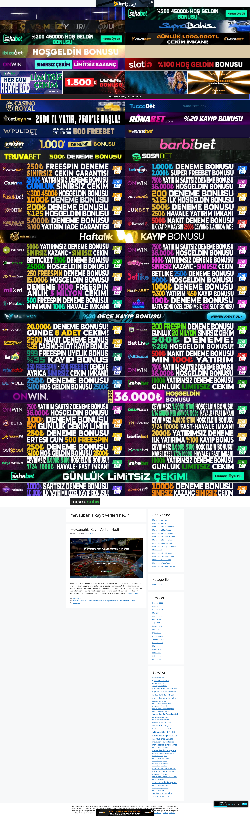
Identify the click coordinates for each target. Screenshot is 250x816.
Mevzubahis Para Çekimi (162, 543)
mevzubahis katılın (169, 753)
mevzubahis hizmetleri (160, 747)
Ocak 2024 (156, 659)
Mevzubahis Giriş (159, 523)
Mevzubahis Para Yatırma (127, 601)
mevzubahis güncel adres (163, 742)
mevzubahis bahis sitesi (164, 698)
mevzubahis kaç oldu (159, 756)
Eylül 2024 (156, 633)
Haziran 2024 (157, 643)
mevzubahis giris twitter (162, 728)
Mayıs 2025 (156, 613)
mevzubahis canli (159, 706)
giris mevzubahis (159, 683)
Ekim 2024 (156, 629)
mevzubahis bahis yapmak (161, 703)
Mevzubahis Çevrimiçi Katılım (163, 566)
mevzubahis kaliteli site (158, 753)
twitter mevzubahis (162, 793)
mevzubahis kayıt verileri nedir (108, 601)
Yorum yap (76, 603)
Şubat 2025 (157, 616)
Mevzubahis (77, 598)
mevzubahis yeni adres (160, 788)
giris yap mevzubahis (159, 686)
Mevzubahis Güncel (162, 739)
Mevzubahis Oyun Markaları (163, 527)
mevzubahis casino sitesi (161, 720)
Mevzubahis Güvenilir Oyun (163, 556)
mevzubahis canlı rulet (160, 717)
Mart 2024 (156, 653)
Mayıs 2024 (157, 646)
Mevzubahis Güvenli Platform (163, 537)
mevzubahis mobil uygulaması (159, 761)
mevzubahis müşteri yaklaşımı (159, 766)
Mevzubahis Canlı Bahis (160, 711)
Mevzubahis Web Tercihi (161, 563)
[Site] (62, 169)
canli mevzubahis (158, 678)
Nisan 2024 (156, 649)
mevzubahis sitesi (158, 779)
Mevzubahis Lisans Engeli (162, 540)
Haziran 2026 (157, 603)
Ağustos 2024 (157, 636)
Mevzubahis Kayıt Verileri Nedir (95, 529)
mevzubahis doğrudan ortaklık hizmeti (85, 601)
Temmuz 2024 (158, 639)
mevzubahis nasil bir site (164, 768)
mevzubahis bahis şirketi (161, 796)
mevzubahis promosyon (162, 774)
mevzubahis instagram (164, 750)
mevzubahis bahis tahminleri (159, 701)
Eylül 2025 (156, 606)
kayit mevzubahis (159, 691)
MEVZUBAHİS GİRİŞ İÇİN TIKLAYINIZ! (125, 97)
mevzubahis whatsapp (160, 785)
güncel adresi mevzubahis (164, 688)
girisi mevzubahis (160, 680)
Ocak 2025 (156, 620)
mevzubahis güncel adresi (164, 745)
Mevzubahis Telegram (164, 782)
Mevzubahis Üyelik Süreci (162, 553)
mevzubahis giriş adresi (164, 735)
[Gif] (125, 236)
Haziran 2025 (157, 610)
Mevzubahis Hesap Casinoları (164, 547)
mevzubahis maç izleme (160, 758)
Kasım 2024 (157, 626)
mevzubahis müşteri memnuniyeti (160, 763)
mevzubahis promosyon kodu (164, 777)
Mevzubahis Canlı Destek (165, 714)
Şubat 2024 (157, 656)
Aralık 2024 (156, 623)
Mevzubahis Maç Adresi (161, 530)
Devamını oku (133, 593)
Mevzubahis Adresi (159, 520)
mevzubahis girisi (162, 725)
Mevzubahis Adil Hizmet (161, 560)
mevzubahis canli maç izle (163, 709)
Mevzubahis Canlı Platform (162, 533)
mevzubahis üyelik (158, 790)
